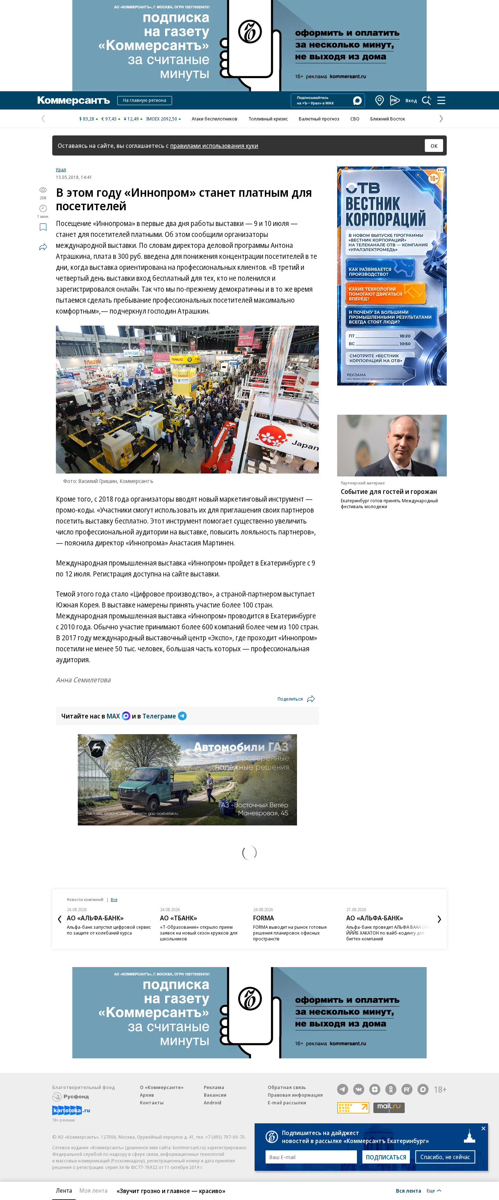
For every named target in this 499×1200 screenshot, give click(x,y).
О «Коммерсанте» (162, 1087)
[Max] (423, 1089)
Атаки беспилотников (214, 118)
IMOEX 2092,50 (161, 118)
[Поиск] (426, 100)
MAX (113, 716)
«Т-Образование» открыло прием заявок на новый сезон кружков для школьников (198, 933)
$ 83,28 (86, 118)
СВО (354, 118)
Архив (147, 1095)
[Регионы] (379, 100)
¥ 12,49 (131, 118)
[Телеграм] (342, 1089)
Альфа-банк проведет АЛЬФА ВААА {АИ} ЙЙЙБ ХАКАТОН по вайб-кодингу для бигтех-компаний (388, 933)
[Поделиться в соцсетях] (43, 246)
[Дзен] (374, 1089)
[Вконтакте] (358, 1089)
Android (212, 1102)
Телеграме (159, 716)
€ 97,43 (109, 118)
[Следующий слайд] (439, 919)
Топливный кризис (268, 118)
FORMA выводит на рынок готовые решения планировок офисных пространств (290, 933)
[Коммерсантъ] (74, 100)
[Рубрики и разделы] (441, 100)
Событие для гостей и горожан (389, 491)
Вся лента (408, 1190)
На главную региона (144, 100)
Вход (411, 100)
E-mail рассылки (287, 1102)
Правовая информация (295, 1095)
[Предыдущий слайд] (59, 919)
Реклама (214, 1087)
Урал (61, 169)
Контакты (152, 1102)
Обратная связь (287, 1087)
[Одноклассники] (390, 1089)
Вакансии (215, 1095)
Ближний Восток (387, 118)
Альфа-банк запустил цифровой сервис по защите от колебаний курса (109, 930)
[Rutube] (406, 1089)
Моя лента (93, 1190)
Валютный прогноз (319, 118)
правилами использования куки (214, 145)
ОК (434, 145)
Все (114, 899)
